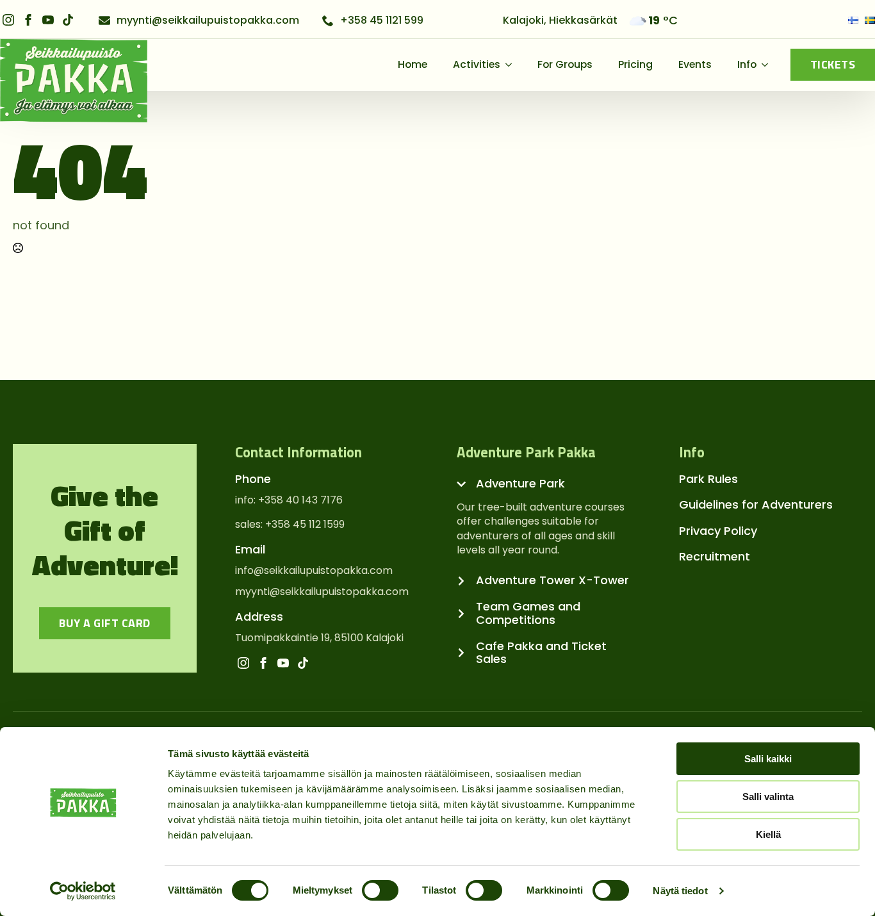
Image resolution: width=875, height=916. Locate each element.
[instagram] (8, 20)
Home (412, 64)
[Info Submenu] (768, 65)
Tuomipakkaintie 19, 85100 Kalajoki (319, 638)
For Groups (565, 64)
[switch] (380, 890)
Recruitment (714, 556)
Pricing (635, 64)
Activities (476, 64)
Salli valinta (768, 796)
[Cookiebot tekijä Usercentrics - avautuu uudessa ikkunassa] (83, 891)
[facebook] (28, 20)
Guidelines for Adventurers (756, 504)
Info (746, 64)
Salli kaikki (768, 758)
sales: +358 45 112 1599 (290, 525)
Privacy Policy (718, 531)
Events (695, 64)
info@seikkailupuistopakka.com (314, 571)
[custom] (68, 20)
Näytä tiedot (680, 890)
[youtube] (48, 20)
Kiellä (768, 834)
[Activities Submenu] (512, 65)
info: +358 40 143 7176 (289, 500)
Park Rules (708, 479)
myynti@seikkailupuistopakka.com (322, 592)
